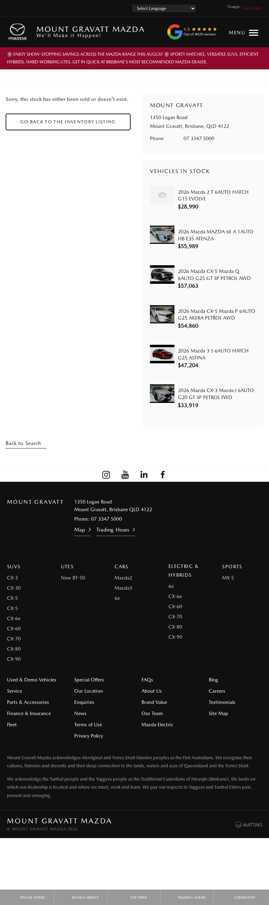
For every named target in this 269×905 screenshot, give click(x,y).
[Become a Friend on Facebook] (163, 474)
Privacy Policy (88, 736)
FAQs (147, 680)
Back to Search (23, 443)
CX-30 (14, 588)
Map (79, 530)
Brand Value (154, 702)
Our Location (88, 691)
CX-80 (14, 649)
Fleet (12, 724)
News (80, 713)
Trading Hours (112, 530)
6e (117, 598)
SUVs (14, 566)
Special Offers (89, 680)
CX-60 (14, 628)
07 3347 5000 (199, 138)
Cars (122, 566)
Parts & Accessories (28, 702)
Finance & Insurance (29, 713)
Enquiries (84, 702)
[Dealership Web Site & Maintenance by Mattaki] (248, 825)
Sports (232, 566)
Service (14, 691)
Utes (67, 566)
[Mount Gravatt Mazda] (19, 32)
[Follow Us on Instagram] (106, 474)
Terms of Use (88, 724)
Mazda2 (123, 578)
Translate (251, 8)
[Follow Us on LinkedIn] (144, 474)
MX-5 (228, 578)
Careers (217, 691)
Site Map (218, 713)
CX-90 (14, 659)
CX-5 (12, 598)
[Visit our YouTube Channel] (125, 474)
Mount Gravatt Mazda (90, 31)
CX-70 (14, 639)
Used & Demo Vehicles (31, 680)
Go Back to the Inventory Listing (68, 121)
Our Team (152, 713)
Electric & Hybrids (183, 570)
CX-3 (12, 578)
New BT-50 (73, 578)
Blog (213, 680)
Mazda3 (123, 588)
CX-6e (13, 618)
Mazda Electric (157, 724)
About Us (152, 691)
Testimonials (222, 702)
